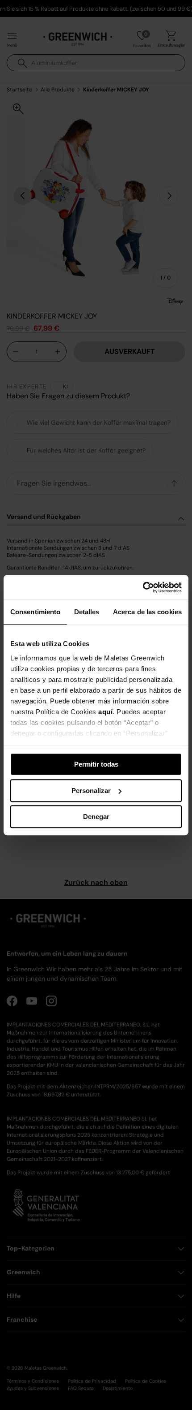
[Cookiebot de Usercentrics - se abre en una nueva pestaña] (143, 587)
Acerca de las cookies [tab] (147, 612)
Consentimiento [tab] (35, 612)
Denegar (96, 816)
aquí (105, 712)
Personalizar (91, 790)
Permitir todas (96, 764)
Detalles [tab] (87, 612)
